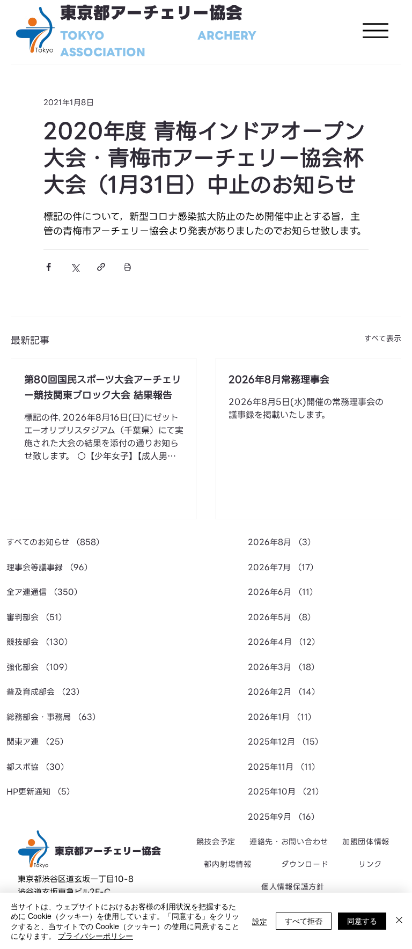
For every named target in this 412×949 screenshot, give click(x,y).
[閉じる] (399, 920)
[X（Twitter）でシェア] (75, 267)
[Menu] (375, 30)
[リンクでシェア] (101, 267)
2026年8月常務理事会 (279, 379)
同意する (362, 920)
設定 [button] (259, 921)
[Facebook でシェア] (48, 267)
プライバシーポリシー (95, 935)
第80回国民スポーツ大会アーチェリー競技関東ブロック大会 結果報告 (102, 387)
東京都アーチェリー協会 (151, 13)
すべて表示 (382, 338)
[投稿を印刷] (127, 267)
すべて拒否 (303, 920)
